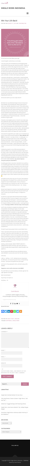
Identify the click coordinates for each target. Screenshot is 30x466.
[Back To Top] (15, 457)
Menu (27, 13)
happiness (9, 320)
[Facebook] (10, 303)
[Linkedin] (15, 303)
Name (3, 350)
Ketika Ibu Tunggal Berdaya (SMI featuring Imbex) (13, 404)
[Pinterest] (11, 310)
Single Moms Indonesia (13, 8)
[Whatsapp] (14, 310)
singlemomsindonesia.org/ (9, 299)
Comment (4, 331)
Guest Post (10, 318)
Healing (17, 318)
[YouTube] (15, 449)
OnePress (26, 460)
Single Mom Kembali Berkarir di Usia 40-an (11, 395)
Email (3, 356)
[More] (20, 310)
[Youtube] (17, 303)
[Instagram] (13, 303)
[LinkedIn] (19, 449)
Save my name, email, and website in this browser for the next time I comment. (13, 371)
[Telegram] (17, 310)
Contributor (22, 23)
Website (3, 363)
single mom (15, 320)
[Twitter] (19, 303)
